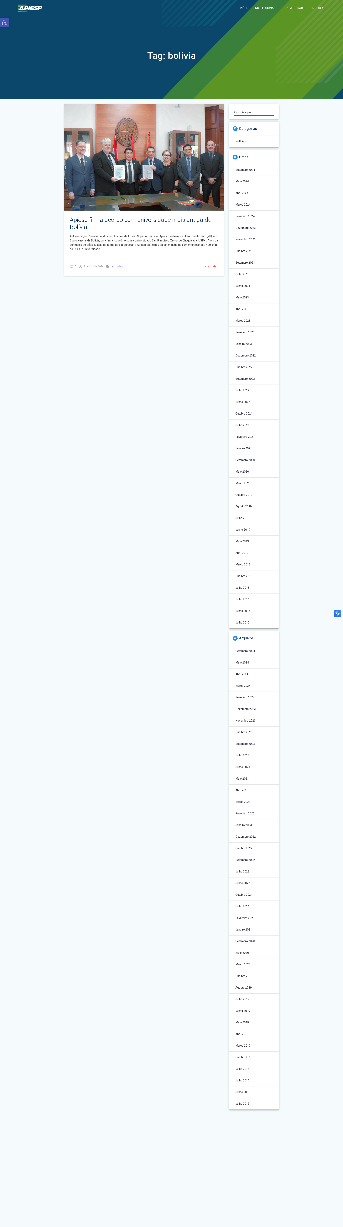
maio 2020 (242, 471)
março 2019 (242, 564)
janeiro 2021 (243, 448)
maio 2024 (242, 181)
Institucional (264, 7)
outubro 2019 (243, 495)
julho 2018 (242, 587)
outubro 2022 (243, 367)
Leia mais (210, 266)
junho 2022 (242, 402)
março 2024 (242, 204)
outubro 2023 (243, 251)
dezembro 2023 (245, 228)
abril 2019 (241, 553)
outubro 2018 (243, 576)
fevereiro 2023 (245, 332)
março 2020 (242, 483)
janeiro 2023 (243, 344)
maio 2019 (242, 541)
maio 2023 (242, 297)
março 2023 (242, 320)
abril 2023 (241, 309)
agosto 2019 (243, 506)
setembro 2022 (245, 378)
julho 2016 (242, 599)
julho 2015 (242, 622)
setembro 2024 (245, 169)
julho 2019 (242, 518)
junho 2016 (242, 611)
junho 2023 (242, 286)
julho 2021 (242, 425)
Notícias (318, 7)
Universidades (295, 7)
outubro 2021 (243, 413)
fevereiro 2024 (245, 216)
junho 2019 (242, 529)
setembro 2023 (245, 262)
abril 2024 (241, 193)
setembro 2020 (245, 460)
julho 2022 (242, 390)
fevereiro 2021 (245, 436)
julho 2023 (242, 274)
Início (244, 7)
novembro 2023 (245, 239)
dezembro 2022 (245, 355)
